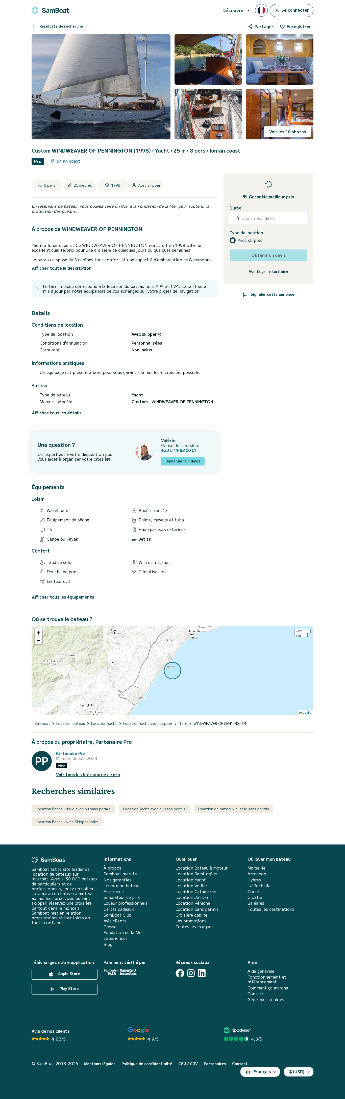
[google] (138, 1030)
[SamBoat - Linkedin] (201, 973)
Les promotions (191, 920)
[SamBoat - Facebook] (180, 973)
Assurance (114, 891)
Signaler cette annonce (272, 294)
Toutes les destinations (271, 909)
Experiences (116, 938)
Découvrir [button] (233, 10)
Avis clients (115, 920)
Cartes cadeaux (119, 909)
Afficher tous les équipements (63, 597)
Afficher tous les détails (57, 412)
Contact (256, 993)
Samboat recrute (120, 873)
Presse (110, 926)
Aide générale (261, 971)
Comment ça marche (268, 987)
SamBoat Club (118, 915)
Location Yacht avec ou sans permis (154, 808)
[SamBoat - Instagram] (190, 973)
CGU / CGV (188, 1064)
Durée (235, 207)
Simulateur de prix (122, 897)
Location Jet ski (192, 897)
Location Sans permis (197, 909)
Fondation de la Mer (123, 932)
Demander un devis (182, 460)
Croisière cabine (191, 915)
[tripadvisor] (238, 1030)
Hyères (254, 879)
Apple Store (68, 973)
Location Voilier (191, 885)
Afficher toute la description (61, 268)
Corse (253, 891)
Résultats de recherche (60, 26)
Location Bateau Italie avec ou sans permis (73, 808)
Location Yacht (191, 879)
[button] (38, 633)
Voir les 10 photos (287, 132)
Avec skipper (250, 240)
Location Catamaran (196, 891)
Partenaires (215, 1064)
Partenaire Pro (70, 753)
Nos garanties (117, 879)
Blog (108, 944)
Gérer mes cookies (266, 999)
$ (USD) (297, 1071)
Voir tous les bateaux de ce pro (88, 774)
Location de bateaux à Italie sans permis (233, 808)
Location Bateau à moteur (202, 867)
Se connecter (294, 10)
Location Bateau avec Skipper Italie (67, 821)
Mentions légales (99, 1064)
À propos (112, 867)
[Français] (261, 10)
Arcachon (257, 873)
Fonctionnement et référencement (267, 979)
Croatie (255, 897)
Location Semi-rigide (196, 873)
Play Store (69, 988)
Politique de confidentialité (146, 1064)
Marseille (256, 867)
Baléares (256, 903)
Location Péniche (193, 903)
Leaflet (307, 712)
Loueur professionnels (125, 903)
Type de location (246, 232)
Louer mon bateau (121, 885)
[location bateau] (50, 10)
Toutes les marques (194, 926)
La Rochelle (259, 885)
